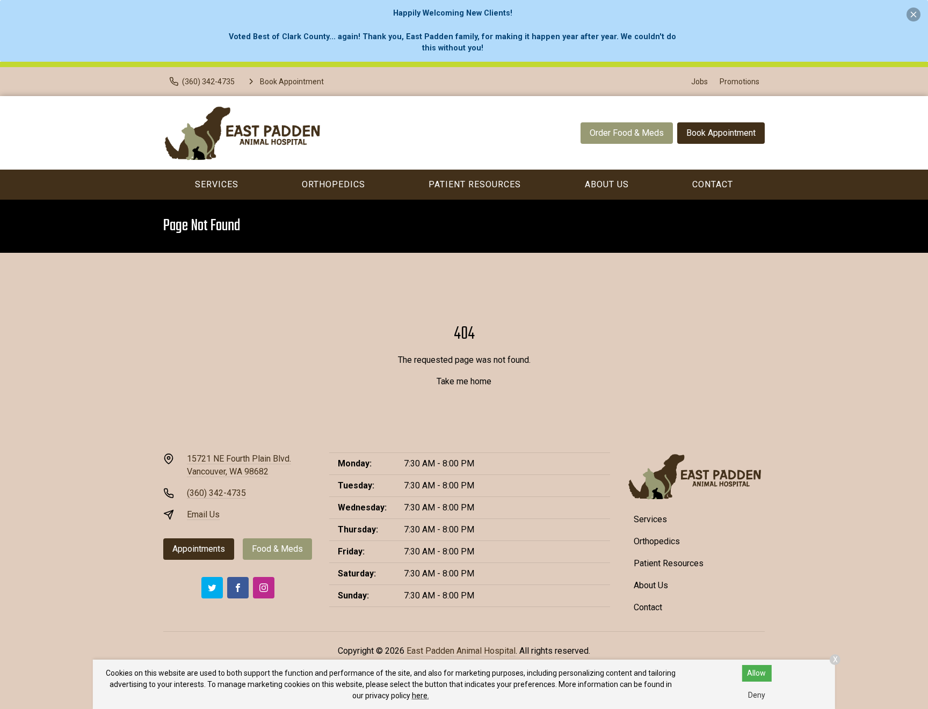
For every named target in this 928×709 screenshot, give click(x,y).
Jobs (699, 81)
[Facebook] (238, 587)
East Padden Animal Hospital (461, 651)
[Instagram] (263, 587)
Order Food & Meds (627, 133)
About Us (607, 184)
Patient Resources (475, 184)
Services (216, 184)
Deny (756, 695)
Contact (712, 184)
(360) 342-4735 (216, 493)
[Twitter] (212, 587)
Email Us (203, 514)
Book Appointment (721, 133)
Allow (756, 673)
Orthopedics (333, 184)
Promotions (739, 81)
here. (420, 695)
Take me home (464, 381)
